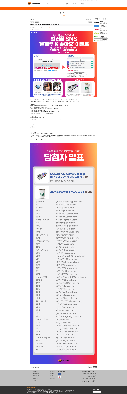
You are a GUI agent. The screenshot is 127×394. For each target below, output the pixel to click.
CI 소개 (34, 380)
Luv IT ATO (32, 127)
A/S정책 (94, 373)
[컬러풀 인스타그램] (53, 108)
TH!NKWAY (85, 0)
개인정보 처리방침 (31, 387)
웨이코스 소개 (36, 373)
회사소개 (49, 3)
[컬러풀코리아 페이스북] (56, 111)
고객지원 (74, 3)
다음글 (37, 22)
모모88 (31, 126)
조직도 (34, 377)
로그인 (69, 0)
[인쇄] (50, 27)
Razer (51, 377)
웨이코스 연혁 (36, 375)
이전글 (32, 22)
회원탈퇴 (76, 0)
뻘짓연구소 (32, 124)
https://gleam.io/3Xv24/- (36, 29)
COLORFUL (91, 0)
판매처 (82, 3)
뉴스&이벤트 (66, 3)
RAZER (81, 0)
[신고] (49, 27)
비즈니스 (57, 3)
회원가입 (73, 0)
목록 (91, 22)
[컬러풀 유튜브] (49, 113)
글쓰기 (95, 367)
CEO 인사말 (35, 378)
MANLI (96, 0)
